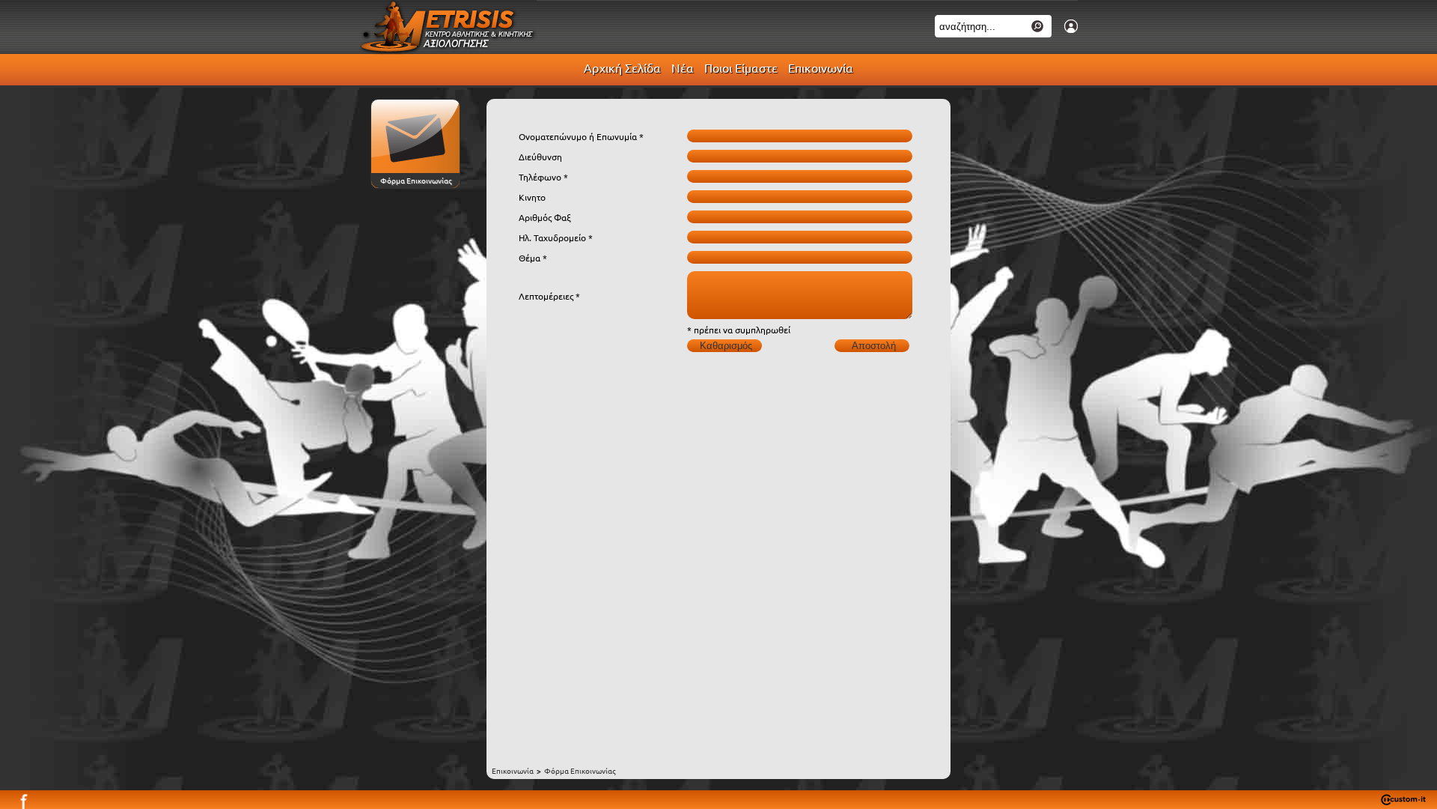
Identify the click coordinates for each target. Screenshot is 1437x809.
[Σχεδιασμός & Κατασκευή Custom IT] (1403, 802)
